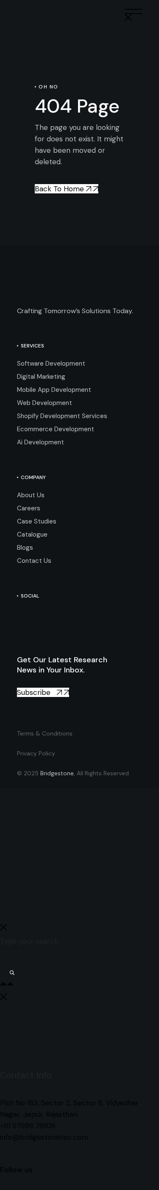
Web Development (44, 403)
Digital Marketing (41, 376)
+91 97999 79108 (28, 1125)
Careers (28, 508)
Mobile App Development (54, 390)
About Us (31, 495)
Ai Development (40, 442)
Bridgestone (57, 773)
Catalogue (32, 534)
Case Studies (36, 521)
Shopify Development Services (62, 416)
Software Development (51, 363)
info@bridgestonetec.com (44, 1137)
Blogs (25, 547)
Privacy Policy (36, 753)
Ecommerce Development (55, 429)
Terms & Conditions (45, 733)
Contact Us (34, 560)
